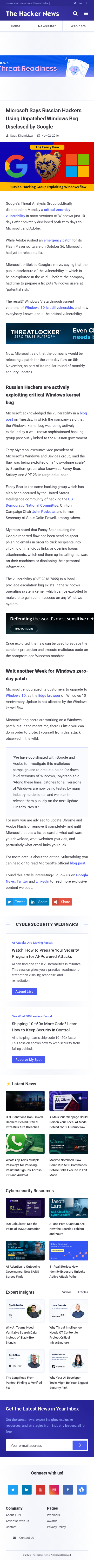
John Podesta (43, 511)
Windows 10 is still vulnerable (49, 308)
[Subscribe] (80, 1445)
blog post (77, 863)
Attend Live (24, 991)
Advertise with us (17, 1521)
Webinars (78, 26)
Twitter (22, 881)
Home (15, 26)
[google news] (81, 1490)
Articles (82, 1292)
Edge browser (49, 695)
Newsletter (47, 26)
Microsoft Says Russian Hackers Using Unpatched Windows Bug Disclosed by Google (43, 118)
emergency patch (57, 240)
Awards (52, 1521)
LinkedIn (42, 881)
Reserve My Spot (28, 1059)
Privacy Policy (56, 1527)
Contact (11, 1527)
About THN (13, 1515)
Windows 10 (16, 695)
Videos (67, 1292)
